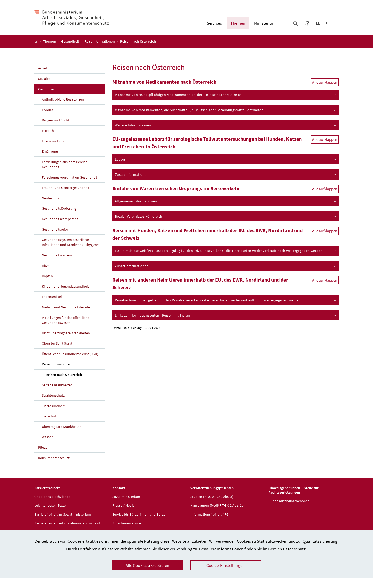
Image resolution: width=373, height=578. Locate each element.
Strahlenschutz (53, 395)
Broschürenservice (126, 523)
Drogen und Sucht (55, 120)
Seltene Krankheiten (57, 385)
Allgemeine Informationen (136, 201)
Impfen (47, 276)
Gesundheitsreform (56, 229)
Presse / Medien (124, 505)
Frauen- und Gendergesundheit (65, 187)
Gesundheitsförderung (59, 208)
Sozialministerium (126, 496)
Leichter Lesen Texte (50, 505)
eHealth (48, 130)
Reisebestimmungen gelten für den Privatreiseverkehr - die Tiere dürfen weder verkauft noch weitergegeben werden (208, 300)
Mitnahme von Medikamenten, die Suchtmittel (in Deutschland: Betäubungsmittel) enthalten (189, 110)
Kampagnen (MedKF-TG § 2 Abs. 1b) (217, 505)
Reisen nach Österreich (75, 374)
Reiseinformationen (100, 41)
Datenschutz (294, 549)
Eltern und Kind (53, 141)
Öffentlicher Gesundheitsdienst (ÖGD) (70, 354)
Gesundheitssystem (57, 255)
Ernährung (50, 151)
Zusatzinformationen (132, 174)
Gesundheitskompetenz (60, 219)
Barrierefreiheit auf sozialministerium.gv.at (67, 523)
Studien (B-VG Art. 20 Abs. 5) (211, 496)
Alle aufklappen (324, 82)
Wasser (47, 437)
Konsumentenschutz (54, 458)
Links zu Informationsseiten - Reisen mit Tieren (152, 315)
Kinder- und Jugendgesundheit (65, 286)
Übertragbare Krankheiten (61, 426)
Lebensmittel (52, 296)
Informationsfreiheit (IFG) (210, 514)
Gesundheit (70, 41)
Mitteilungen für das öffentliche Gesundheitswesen (65, 320)
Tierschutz (50, 416)
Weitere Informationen (133, 125)
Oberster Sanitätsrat (57, 343)
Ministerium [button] (265, 23)
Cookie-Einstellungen (225, 565)
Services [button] (214, 23)
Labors (120, 159)
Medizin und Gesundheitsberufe (66, 307)
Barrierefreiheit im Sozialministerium (62, 514)
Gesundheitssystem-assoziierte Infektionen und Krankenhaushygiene (70, 242)
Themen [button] (237, 23)
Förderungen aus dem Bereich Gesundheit (64, 164)
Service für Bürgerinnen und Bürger (139, 514)
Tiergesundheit (53, 406)
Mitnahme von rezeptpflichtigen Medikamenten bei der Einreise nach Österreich (178, 94)
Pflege (42, 447)
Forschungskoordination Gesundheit (69, 177)
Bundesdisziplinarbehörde (288, 501)
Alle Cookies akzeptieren (147, 565)
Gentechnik (50, 198)
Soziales (44, 78)
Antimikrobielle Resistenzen (63, 99)
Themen (50, 41)
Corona (47, 110)
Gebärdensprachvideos (52, 496)
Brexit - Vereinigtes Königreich (138, 216)
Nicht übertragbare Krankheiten (66, 333)
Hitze (45, 265)
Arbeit (42, 68)
